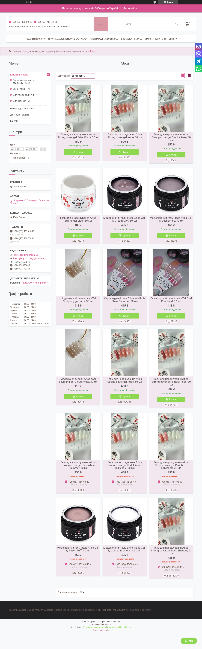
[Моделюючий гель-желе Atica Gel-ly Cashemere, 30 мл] (171, 191)
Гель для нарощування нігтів (72, 51)
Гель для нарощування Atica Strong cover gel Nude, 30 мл (124, 136)
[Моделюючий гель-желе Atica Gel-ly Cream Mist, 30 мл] (125, 191)
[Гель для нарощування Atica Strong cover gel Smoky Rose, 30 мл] (171, 353)
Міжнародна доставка (104, 39)
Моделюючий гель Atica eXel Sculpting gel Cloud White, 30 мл (78, 380)
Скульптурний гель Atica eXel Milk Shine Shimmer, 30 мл (124, 300)
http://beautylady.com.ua (26, 255)
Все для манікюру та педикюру (39, 51)
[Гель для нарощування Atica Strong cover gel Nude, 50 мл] (125, 353)
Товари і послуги (35, 39)
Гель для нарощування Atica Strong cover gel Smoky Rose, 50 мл (171, 137)
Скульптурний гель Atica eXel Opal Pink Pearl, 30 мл (171, 300)
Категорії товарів (19, 74)
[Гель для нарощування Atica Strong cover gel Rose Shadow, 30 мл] (171, 521)
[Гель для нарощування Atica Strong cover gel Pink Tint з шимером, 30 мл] (171, 436)
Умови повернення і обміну (161, 39)
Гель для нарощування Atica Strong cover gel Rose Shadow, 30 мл (171, 550)
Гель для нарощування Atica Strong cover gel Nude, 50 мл (124, 380)
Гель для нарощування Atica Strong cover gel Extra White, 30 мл (78, 136)
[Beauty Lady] (101, 23)
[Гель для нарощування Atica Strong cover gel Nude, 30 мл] (125, 108)
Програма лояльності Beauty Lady (68, 39)
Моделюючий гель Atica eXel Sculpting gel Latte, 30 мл (78, 300)
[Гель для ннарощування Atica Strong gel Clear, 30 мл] (78, 191)
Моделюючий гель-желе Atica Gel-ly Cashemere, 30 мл (171, 219)
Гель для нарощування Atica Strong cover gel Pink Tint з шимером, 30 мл (171, 465)
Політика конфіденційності (119, 627)
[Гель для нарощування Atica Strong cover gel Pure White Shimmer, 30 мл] (78, 436)
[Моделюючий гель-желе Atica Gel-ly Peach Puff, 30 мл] (78, 521)
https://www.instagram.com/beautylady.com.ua (45, 282)
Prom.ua (116, 621)
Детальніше (130, 8)
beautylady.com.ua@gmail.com (29, 258)
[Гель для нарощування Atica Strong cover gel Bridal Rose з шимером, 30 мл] (125, 436)
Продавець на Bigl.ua (101, 624)
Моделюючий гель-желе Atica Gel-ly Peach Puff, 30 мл (78, 549)
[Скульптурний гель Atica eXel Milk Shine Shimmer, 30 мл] (125, 272)
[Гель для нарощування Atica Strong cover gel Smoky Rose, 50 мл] (171, 108)
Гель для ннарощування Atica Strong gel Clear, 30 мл (78, 219)
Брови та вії (19, 89)
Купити (79, 152)
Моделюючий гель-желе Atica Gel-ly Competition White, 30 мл (124, 549)
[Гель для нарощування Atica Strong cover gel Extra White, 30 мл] (78, 108)
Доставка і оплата (131, 39)
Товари (17, 51)
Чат (191, 641)
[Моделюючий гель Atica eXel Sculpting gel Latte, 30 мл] (78, 272)
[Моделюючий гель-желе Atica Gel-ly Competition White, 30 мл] (125, 521)
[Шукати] (176, 23)
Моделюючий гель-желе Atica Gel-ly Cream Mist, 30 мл (124, 219)
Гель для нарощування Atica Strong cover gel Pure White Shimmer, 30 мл (78, 465)
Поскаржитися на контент (94, 627)
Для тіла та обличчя (23, 95)
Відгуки (14, 121)
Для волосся (19, 101)
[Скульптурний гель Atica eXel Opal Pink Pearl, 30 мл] (171, 272)
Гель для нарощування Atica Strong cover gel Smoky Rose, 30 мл (171, 381)
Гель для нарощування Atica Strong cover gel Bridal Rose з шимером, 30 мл (125, 465)
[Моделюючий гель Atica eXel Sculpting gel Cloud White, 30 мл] (78, 353)
